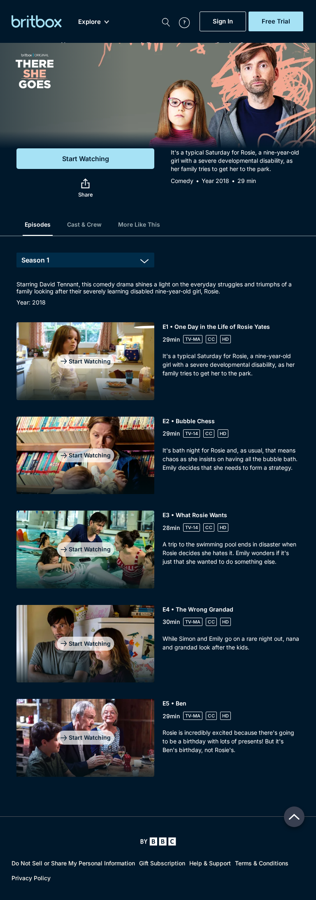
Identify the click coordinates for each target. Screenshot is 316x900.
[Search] (165, 21)
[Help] (180, 21)
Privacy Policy (31, 877)
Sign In (223, 21)
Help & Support (210, 863)
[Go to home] (158, 841)
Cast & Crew (84, 224)
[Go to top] (294, 816)
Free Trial (276, 21)
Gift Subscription (162, 863)
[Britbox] (37, 21)
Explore (89, 22)
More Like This (139, 224)
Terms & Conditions (261, 863)
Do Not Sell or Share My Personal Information (73, 863)
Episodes (38, 224)
